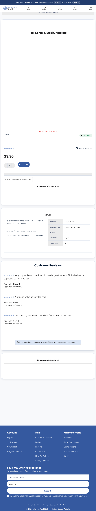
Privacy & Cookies (49, 505)
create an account (68, 342)
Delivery (39, 442)
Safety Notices (42, 460)
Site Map (67, 456)
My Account (12, 442)
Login (60, 9)
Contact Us (40, 451)
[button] (28, 8)
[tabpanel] (48, 235)
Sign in (56, 342)
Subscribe (48, 491)
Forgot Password (14, 451)
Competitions (70, 447)
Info (75, 2)
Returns (38, 447)
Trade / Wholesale (71, 442)
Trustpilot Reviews (71, 451)
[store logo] (10, 8)
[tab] (48, 215)
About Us (68, 437)
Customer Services (43, 437)
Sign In (10, 437)
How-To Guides (42, 456)
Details (48, 215)
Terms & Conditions (34, 505)
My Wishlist (12, 447)
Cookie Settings (62, 505)
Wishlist (44, 9)
